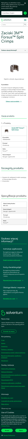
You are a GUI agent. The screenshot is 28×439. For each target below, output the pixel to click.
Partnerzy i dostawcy (7, 349)
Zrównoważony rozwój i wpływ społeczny (13, 352)
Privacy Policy (5, 426)
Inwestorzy (4, 346)
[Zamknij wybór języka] (25, 3)
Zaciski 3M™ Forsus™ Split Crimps (18, 128)
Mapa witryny (5, 404)
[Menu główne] (25, 20)
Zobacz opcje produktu (13, 101)
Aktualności (4, 360)
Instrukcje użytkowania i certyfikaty (11, 383)
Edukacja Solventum (7, 372)
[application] (14, 68)
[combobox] (14, 24)
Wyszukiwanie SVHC (7, 380)
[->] (25, 13)
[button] (8, 435)
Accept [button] (7, 430)
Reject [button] (21, 430)
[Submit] (25, 24)
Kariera (3, 343)
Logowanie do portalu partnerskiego (11, 401)
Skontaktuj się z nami (7, 398)
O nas (3, 340)
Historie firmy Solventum (8, 369)
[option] (14, 70)
